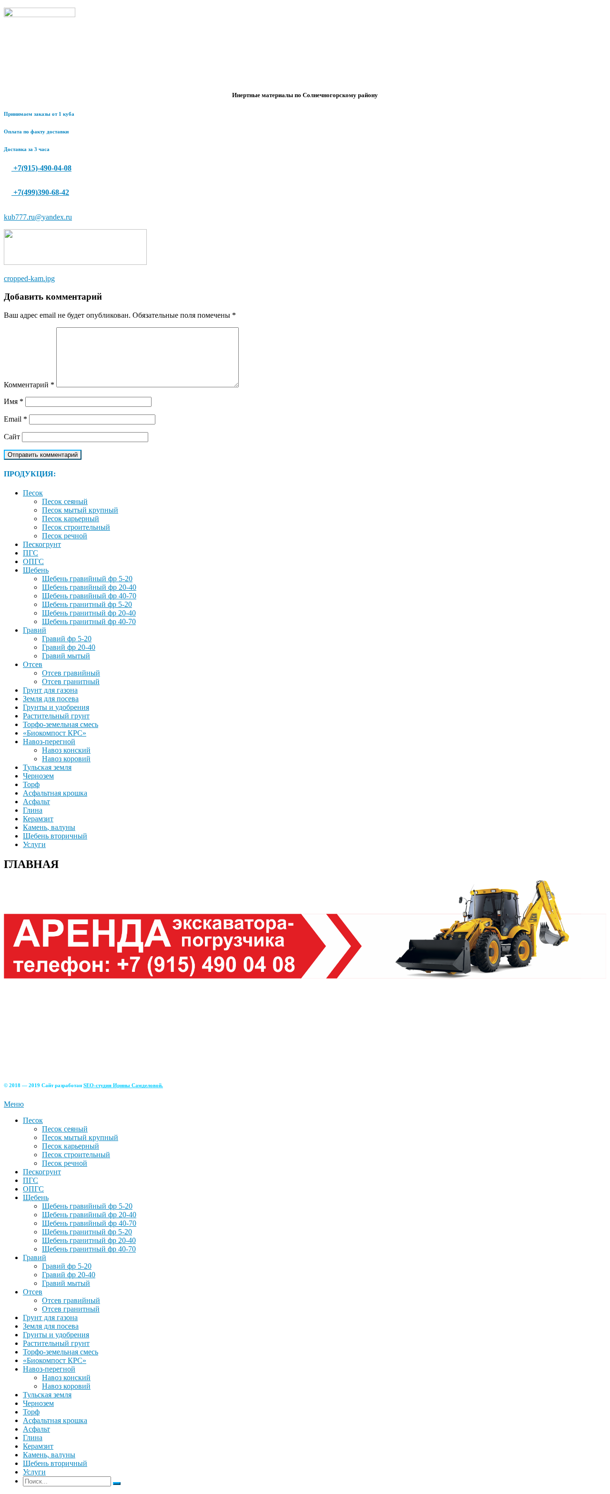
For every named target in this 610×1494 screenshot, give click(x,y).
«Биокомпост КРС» (54, 733)
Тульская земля (47, 767)
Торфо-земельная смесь (60, 724)
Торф (31, 784)
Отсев (32, 664)
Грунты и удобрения (56, 707)
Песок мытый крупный (80, 510)
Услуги (34, 844)
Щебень (36, 570)
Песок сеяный (65, 501)
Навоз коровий (66, 759)
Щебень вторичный (55, 836)
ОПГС (33, 561)
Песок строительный (76, 527)
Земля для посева (51, 699)
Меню (14, 1104)
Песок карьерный (70, 519)
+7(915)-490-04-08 (41, 168)
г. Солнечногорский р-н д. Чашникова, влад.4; (83, 1032)
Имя (13, 401)
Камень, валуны (49, 827)
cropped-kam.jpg (29, 278)
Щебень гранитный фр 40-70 (89, 621)
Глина (32, 810)
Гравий (34, 630)
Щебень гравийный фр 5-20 (87, 579)
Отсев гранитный (71, 681)
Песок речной (64, 536)
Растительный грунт (56, 716)
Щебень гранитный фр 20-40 (89, 613)
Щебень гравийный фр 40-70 (89, 596)
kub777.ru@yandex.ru (38, 217)
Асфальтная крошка (55, 793)
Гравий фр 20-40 (68, 647)
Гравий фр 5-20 (67, 639)
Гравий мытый (66, 656)
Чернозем (38, 776)
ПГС (30, 553)
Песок (33, 493)
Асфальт (36, 801)
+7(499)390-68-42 (40, 192)
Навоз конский (66, 750)
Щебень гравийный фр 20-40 (89, 587)
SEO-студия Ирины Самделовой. (123, 1085)
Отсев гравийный (71, 673)
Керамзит (38, 819)
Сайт (12, 437)
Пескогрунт (42, 544)
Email (15, 419)
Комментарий (29, 385)
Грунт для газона (50, 690)
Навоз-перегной (49, 741)
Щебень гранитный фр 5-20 (87, 604)
